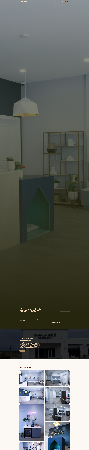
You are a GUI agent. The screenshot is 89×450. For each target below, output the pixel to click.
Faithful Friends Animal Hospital (55, 322)
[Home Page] (24, 1)
